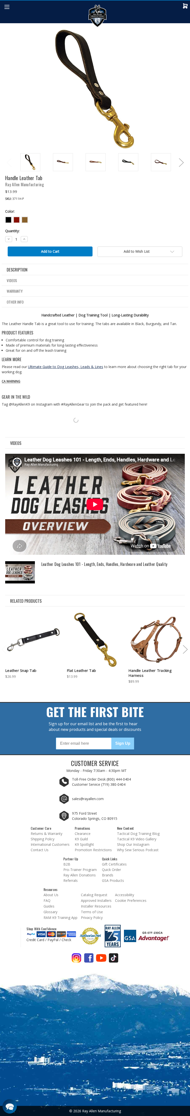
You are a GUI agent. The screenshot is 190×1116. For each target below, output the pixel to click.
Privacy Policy (92, 917)
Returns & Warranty (46, 833)
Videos (12, 280)
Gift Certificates (114, 864)
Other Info (15, 302)
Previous (9, 162)
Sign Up (122, 743)
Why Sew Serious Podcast (138, 849)
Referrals (70, 880)
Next (181, 162)
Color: (10, 211)
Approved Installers (96, 900)
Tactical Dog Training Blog (138, 833)
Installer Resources (96, 906)
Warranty (15, 291)
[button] (9, 1106)
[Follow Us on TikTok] (113, 960)
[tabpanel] (30, 162)
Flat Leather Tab (81, 670)
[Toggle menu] (7, 7)
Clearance (83, 833)
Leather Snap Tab (20, 670)
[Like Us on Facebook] (89, 960)
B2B (66, 864)
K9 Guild (81, 839)
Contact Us (39, 849)
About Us (51, 894)
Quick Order (111, 869)
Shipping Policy (42, 839)
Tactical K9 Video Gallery (136, 839)
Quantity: (12, 230)
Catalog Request (94, 894)
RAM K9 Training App (60, 917)
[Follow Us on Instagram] (76, 960)
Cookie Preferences (130, 900)
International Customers (50, 844)
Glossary (50, 911)
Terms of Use (92, 911)
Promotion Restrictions (93, 849)
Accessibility (124, 894)
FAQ (47, 900)
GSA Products (113, 880)
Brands (107, 875)
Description (17, 270)
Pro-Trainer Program (80, 869)
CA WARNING (11, 381)
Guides (49, 906)
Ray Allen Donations (79, 875)
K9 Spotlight (84, 844)
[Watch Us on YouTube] (101, 960)
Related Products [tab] (26, 601)
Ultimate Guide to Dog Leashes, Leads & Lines (65, 366)
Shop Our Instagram (133, 844)
